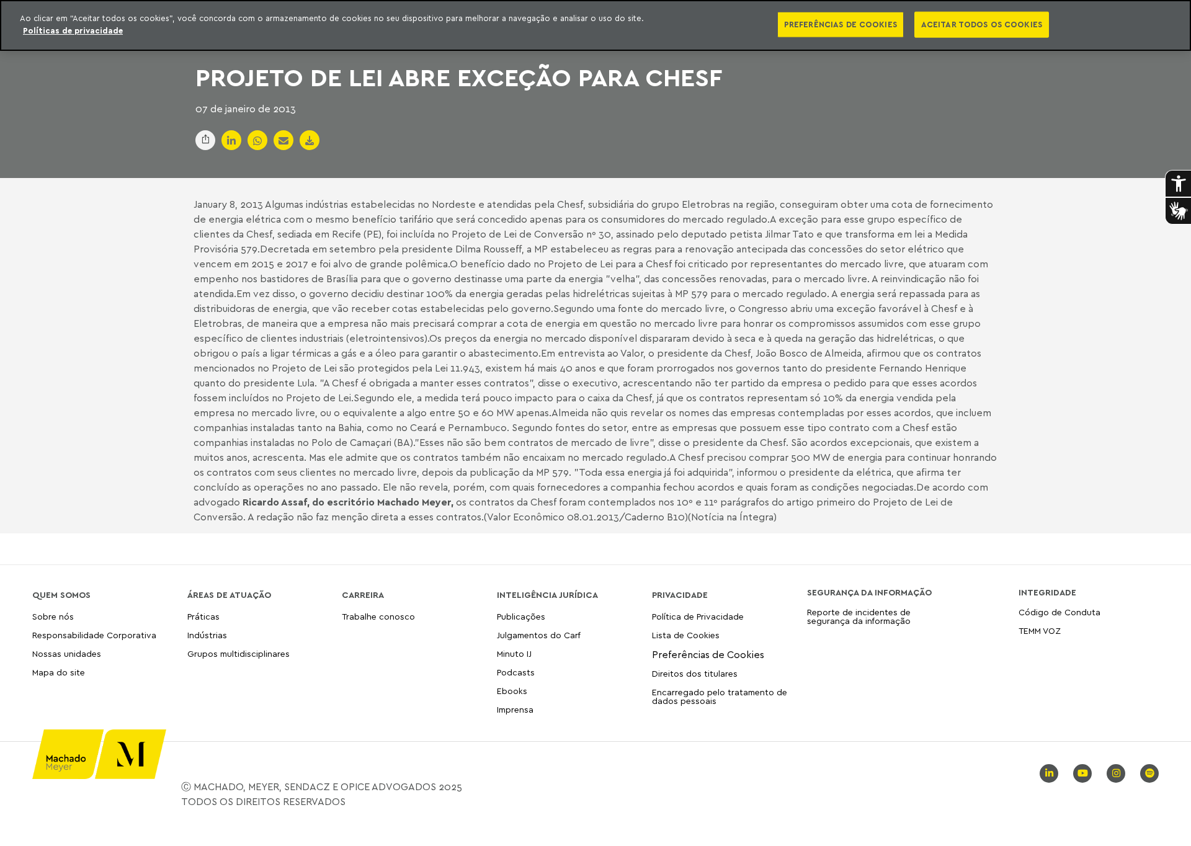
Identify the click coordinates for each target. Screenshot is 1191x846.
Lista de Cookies (686, 635)
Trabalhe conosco (378, 616)
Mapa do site (58, 672)
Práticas (203, 616)
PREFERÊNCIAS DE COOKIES (840, 24)
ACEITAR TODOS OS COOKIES (981, 24)
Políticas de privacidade (73, 30)
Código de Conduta (1059, 612)
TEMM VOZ (1040, 630)
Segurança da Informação (869, 592)
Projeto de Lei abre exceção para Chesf (459, 77)
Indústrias (207, 635)
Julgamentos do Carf (539, 635)
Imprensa (515, 709)
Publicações (521, 616)
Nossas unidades (66, 653)
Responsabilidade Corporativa (94, 635)
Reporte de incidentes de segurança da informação (859, 617)
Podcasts (516, 672)
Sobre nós (53, 616)
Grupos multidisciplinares (238, 653)
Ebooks (512, 690)
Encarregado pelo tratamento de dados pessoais (719, 696)
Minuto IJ (514, 653)
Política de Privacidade (698, 616)
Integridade (1047, 592)
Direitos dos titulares (695, 673)
